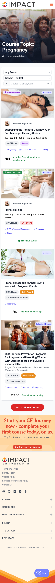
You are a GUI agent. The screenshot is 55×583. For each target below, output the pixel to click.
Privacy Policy (8, 473)
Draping (45, 149)
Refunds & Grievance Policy (15, 481)
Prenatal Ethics (13, 209)
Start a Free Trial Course (27, 447)
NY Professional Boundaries (18, 229)
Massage (47, 92)
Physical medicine (29, 149)
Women (26, 387)
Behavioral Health (43, 324)
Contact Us (7, 484)
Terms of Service (10, 469)
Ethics (9, 233)
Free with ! (31, 311)
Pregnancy (11, 149)
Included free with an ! (26, 158)
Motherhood (12, 387)
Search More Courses (27, 407)
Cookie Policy (8, 477)
